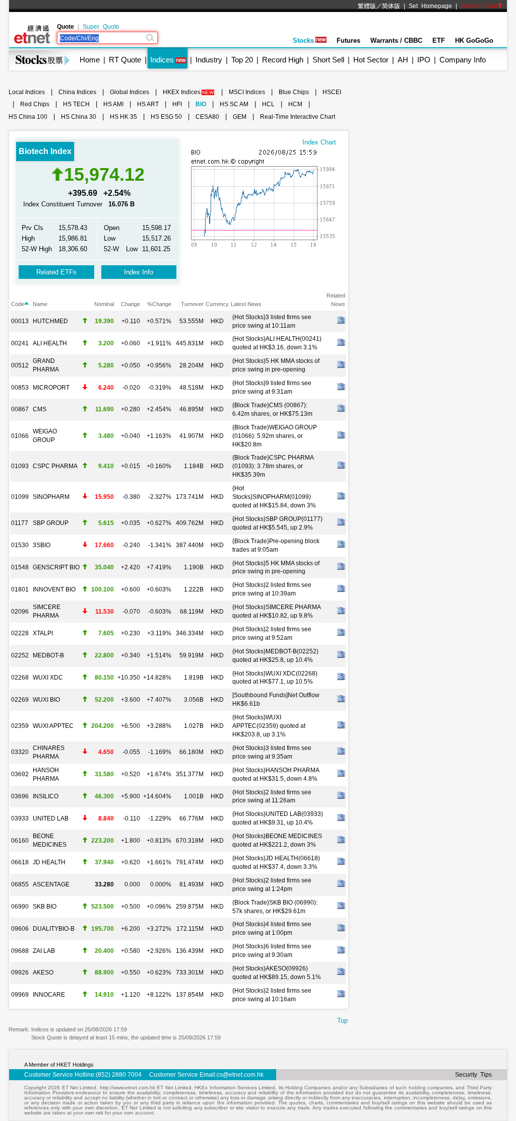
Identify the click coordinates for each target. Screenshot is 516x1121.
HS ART (148, 104)
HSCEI (331, 92)
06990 (20, 906)
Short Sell (328, 59)
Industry (209, 59)
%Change (159, 304)
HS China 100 (28, 116)
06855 (20, 884)
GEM (239, 116)
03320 (20, 752)
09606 (20, 928)
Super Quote (101, 26)
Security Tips (473, 1074)
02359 (20, 725)
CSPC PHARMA (55, 466)
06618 (20, 862)
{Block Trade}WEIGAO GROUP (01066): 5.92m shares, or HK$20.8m (274, 436)
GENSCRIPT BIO (56, 567)
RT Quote (125, 59)
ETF (438, 40)
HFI (177, 104)
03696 (20, 796)
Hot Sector (371, 59)
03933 (20, 818)
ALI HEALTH (50, 343)
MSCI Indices (247, 92)
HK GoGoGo (474, 40)
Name (40, 304)
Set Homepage (430, 6)
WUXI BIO (46, 699)
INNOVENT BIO (54, 589)
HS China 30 (78, 116)
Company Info (462, 59)
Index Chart (319, 142)
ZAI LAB (44, 950)
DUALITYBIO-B (54, 928)
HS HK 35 (123, 116)
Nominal (104, 304)
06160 (20, 840)
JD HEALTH (49, 862)
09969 (20, 994)
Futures (348, 40)
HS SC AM (234, 104)
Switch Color (479, 6)
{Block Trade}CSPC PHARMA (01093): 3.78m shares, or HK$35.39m (272, 466)
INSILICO (45, 796)
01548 (20, 567)
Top (342, 1020)
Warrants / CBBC (396, 40)
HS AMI (113, 104)
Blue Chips (294, 92)
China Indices (77, 92)
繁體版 (367, 6)
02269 (20, 699)
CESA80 (207, 116)
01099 (20, 496)
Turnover (192, 304)
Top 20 (242, 59)
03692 (20, 774)
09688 (20, 950)
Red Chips (34, 104)
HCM (295, 104)
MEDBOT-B (48, 655)
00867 (20, 409)
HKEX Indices (182, 92)
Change (130, 304)
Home (90, 59)
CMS (39, 409)
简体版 (391, 6)
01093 (20, 466)
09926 (20, 972)
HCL (268, 104)
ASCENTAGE (51, 884)
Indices (162, 59)
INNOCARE (49, 994)
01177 (19, 523)
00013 (20, 321)
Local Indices (27, 92)
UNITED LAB (51, 818)
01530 (20, 545)
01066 (20, 435)
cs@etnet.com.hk (240, 1074)
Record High (282, 59)
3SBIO (41, 545)
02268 (20, 677)
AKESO (43, 972)
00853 (20, 387)
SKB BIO (44, 906)
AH (403, 59)
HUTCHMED (50, 321)
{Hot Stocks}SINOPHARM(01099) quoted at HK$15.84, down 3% (274, 497)
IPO (423, 59)
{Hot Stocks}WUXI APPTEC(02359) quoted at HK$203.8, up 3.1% (268, 726)
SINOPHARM (51, 496)
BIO (201, 104)
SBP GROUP (51, 523)
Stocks (303, 40)
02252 (20, 655)
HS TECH (76, 104)
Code (17, 304)
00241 (20, 343)
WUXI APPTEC (53, 725)
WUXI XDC (48, 677)
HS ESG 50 (166, 116)
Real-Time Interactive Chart (297, 116)
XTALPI (43, 633)
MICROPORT (51, 387)
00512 (20, 365)
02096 (20, 611)
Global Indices (129, 92)
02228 (20, 633)
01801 (20, 589)
